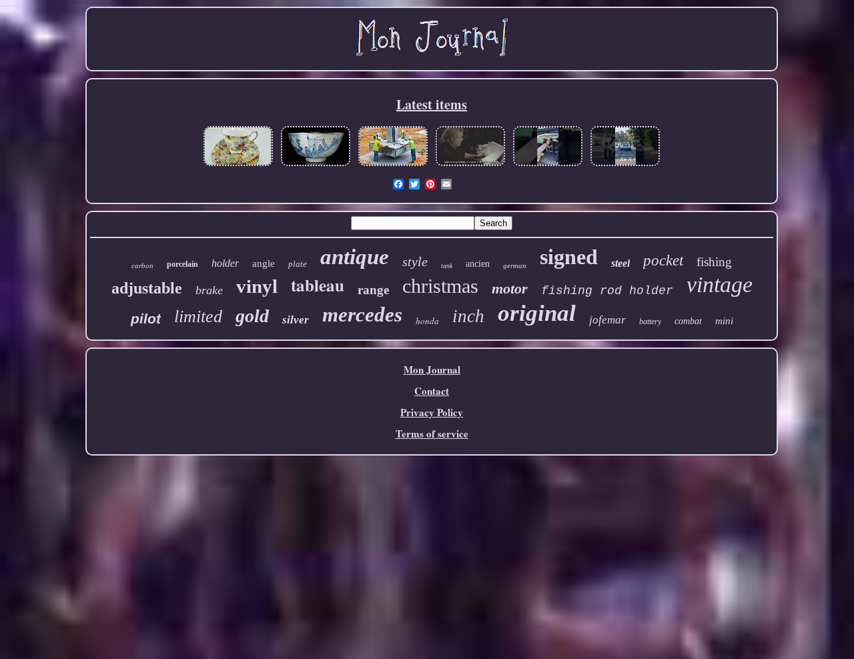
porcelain (182, 264)
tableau (317, 285)
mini (724, 320)
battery (650, 321)
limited (198, 316)
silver (295, 319)
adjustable (146, 288)
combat (688, 321)
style (415, 261)
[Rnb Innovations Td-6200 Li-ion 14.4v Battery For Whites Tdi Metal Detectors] (393, 164)
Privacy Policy (431, 412)
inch (468, 316)
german (514, 265)
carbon (142, 265)
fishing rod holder (607, 290)
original (537, 313)
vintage (720, 284)
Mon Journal (432, 369)
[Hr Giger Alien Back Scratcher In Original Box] (470, 164)
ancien (478, 264)
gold (252, 315)
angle (263, 263)
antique (354, 257)
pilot (146, 318)
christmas (440, 286)
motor (510, 288)
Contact (431, 391)
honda (427, 321)
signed (569, 257)
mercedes (362, 314)
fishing (714, 262)
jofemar (607, 319)
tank (446, 265)
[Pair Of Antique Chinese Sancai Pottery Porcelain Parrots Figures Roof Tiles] (315, 164)
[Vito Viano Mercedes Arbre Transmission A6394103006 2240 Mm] (547, 164)
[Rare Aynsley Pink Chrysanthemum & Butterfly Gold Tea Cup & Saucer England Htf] (238, 164)
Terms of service (432, 433)
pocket (663, 260)
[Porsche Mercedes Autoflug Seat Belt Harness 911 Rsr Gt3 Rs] (625, 164)
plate (297, 264)
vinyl (257, 286)
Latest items (431, 104)
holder (225, 263)
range (373, 290)
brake (209, 290)
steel (620, 263)
